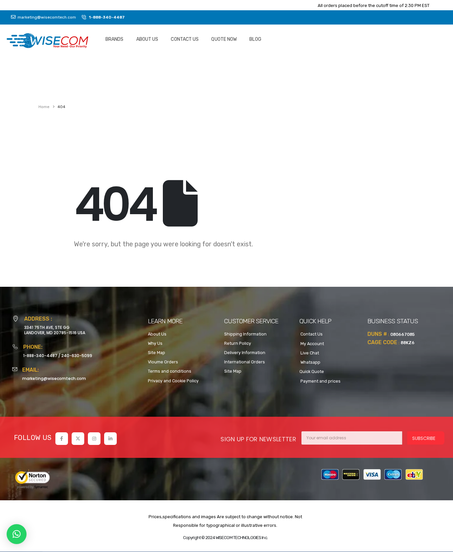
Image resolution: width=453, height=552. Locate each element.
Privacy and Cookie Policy (173, 380)
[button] (17, 534)
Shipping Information (245, 334)
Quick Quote (311, 371)
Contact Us (185, 39)
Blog (255, 39)
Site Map (156, 352)
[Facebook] (61, 438)
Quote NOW (224, 39)
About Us (147, 39)
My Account (311, 343)
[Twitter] (78, 438)
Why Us (155, 343)
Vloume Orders (163, 361)
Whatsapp (309, 362)
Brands (114, 39)
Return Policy (237, 343)
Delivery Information (244, 352)
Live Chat (309, 352)
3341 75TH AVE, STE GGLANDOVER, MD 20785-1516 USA (54, 330)
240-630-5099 (76, 355)
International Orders (244, 361)
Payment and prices (320, 381)
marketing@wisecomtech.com (54, 378)
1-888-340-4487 (40, 355)
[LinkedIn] (110, 438)
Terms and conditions (169, 371)
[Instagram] (94, 438)
